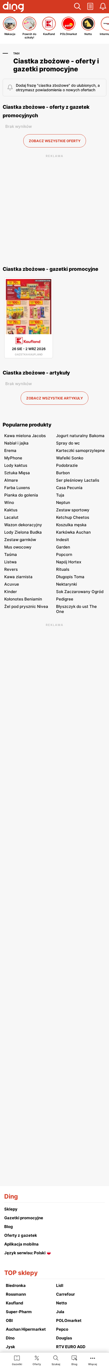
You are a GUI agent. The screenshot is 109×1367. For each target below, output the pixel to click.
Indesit (62, 539)
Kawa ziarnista (18, 576)
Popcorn (64, 554)
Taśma (10, 554)
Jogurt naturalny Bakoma (80, 435)
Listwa (10, 561)
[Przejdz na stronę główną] (13, 7)
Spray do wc (68, 443)
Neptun (63, 502)
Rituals (62, 569)
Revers (11, 569)
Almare (11, 480)
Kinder (10, 591)
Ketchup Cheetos (72, 517)
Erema (10, 450)
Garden (63, 547)
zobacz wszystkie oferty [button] (54, 141)
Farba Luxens (17, 487)
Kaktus (10, 509)
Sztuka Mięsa (17, 472)
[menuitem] (17, 1360)
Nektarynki (66, 584)
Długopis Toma (70, 576)
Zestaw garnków (20, 539)
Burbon (63, 472)
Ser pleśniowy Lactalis (77, 480)
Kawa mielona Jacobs (25, 435)
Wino (9, 502)
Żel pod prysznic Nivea (26, 606)
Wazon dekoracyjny (23, 524)
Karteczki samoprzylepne (80, 450)
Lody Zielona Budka (23, 532)
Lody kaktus (15, 465)
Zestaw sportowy (72, 509)
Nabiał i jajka (16, 443)
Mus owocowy (17, 547)
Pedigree (64, 599)
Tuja (60, 495)
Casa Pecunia (69, 487)
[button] (77, 6)
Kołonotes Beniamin (23, 599)
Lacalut (11, 517)
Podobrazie (67, 465)
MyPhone (13, 457)
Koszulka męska (71, 524)
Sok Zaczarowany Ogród (79, 591)
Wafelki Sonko (69, 457)
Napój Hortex (68, 561)
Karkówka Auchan (73, 532)
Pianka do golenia (21, 495)
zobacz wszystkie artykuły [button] (54, 398)
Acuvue (11, 584)
